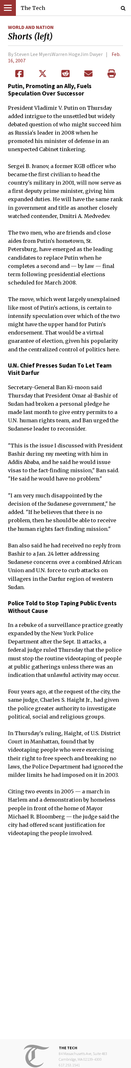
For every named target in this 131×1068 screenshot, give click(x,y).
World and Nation (31, 27)
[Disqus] (65, 942)
